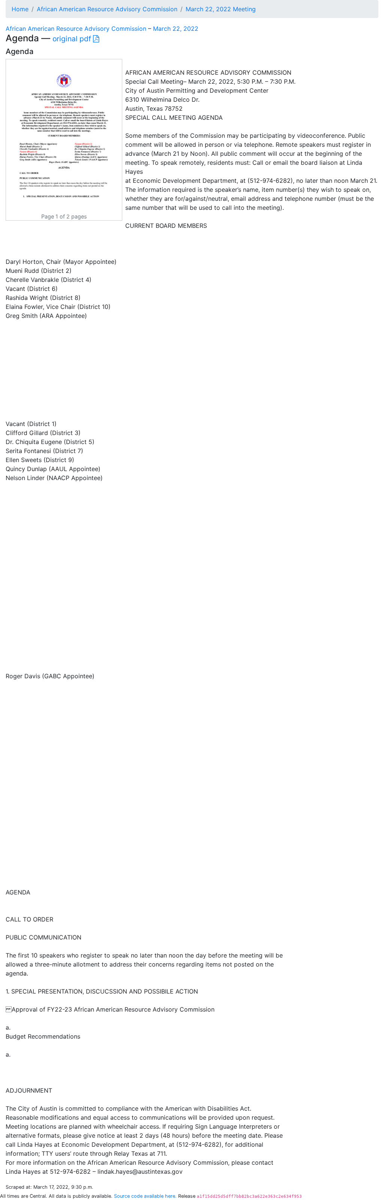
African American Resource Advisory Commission (107, 9)
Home (20, 9)
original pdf (72, 38)
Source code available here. (145, 1196)
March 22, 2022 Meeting (221, 9)
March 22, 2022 (175, 28)
